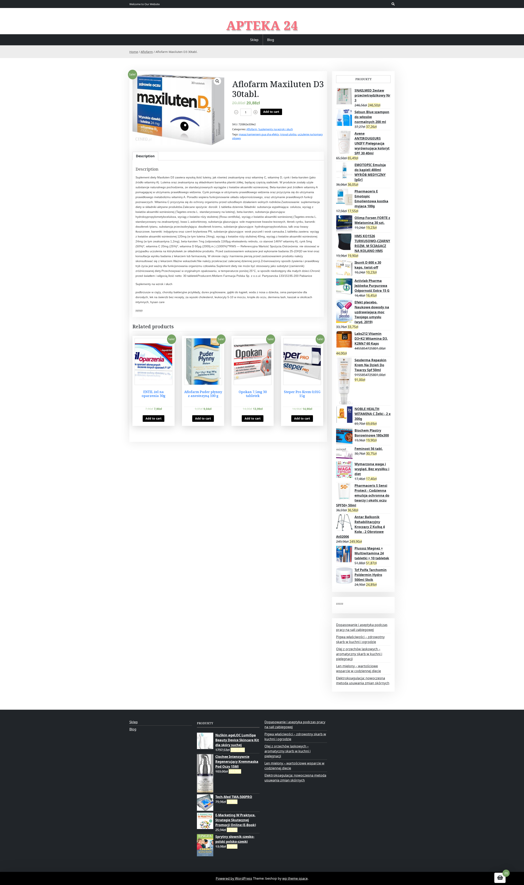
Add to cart (271, 112)
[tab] (145, 156)
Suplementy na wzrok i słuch (275, 129)
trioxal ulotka (288, 134)
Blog (270, 40)
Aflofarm (147, 52)
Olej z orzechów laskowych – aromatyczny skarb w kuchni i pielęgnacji (359, 654)
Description (145, 156)
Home (133, 52)
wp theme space (295, 878)
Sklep (254, 40)
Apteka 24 (262, 25)
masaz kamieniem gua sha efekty (259, 134)
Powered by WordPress (234, 878)
